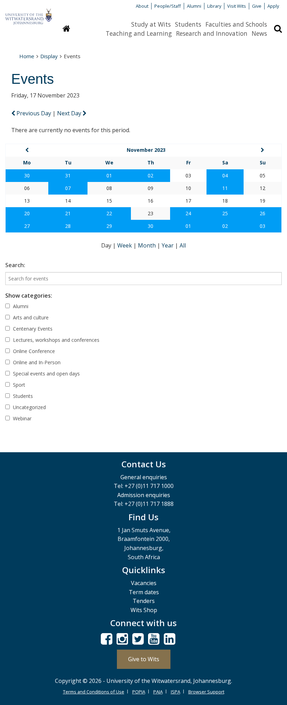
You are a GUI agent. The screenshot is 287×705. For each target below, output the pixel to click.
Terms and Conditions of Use (93, 692)
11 (225, 188)
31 (68, 175)
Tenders (144, 601)
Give (256, 6)
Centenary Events (32, 328)
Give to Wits (143, 659)
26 (262, 213)
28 (68, 226)
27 (27, 226)
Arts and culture (30, 317)
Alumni (194, 6)
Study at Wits (151, 24)
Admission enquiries (143, 495)
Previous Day (33, 113)
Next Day (70, 113)
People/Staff (167, 6)
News (259, 33)
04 (225, 175)
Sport (18, 384)
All (183, 245)
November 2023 (146, 150)
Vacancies (143, 583)
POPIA (138, 692)
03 (262, 226)
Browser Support (206, 692)
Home (26, 56)
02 (150, 175)
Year (168, 245)
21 (68, 213)
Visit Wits (236, 6)
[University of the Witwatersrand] (28, 13)
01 (109, 175)
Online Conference (33, 351)
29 (109, 226)
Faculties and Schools (236, 24)
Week (125, 245)
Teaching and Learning (139, 33)
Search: (15, 265)
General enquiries (143, 477)
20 (27, 213)
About (142, 6)
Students (188, 24)
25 (225, 213)
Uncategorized (29, 407)
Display (49, 56)
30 (27, 175)
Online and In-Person (36, 362)
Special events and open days (46, 373)
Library (214, 6)
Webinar (21, 418)
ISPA (175, 692)
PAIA (158, 692)
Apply (273, 6)
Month (147, 245)
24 (188, 213)
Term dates (144, 592)
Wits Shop (144, 610)
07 (68, 188)
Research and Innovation (211, 33)
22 (109, 213)
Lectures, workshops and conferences (55, 340)
